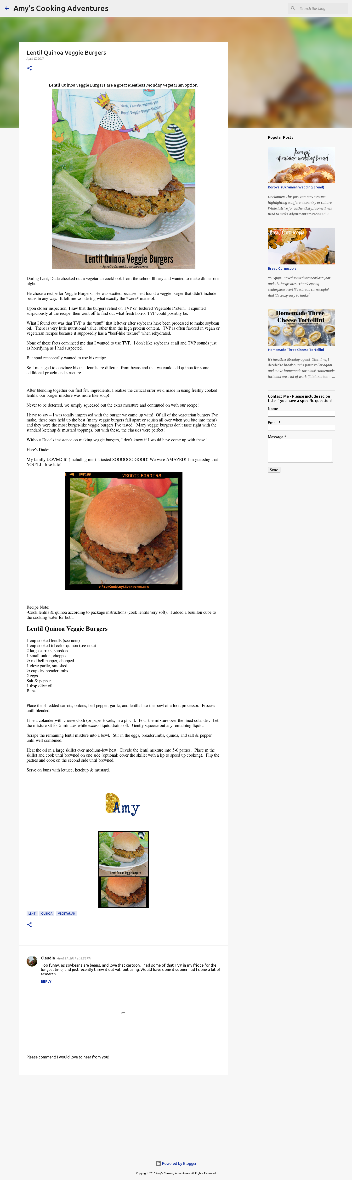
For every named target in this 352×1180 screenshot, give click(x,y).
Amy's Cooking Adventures (60, 8)
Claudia (48, 958)
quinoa (46, 913)
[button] (29, 68)
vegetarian (66, 913)
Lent (32, 913)
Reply (46, 981)
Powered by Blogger (179, 1163)
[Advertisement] (123, 1115)
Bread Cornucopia (282, 268)
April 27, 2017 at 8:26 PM (74, 958)
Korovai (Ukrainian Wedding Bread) (296, 187)
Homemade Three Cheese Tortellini (296, 350)
